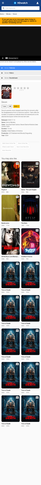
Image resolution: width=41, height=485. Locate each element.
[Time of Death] (10, 275)
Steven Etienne (24, 124)
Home (2, 14)
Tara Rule (9, 124)
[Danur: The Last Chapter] (30, 174)
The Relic (24, 223)
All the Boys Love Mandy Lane (10, 256)
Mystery (12, 122)
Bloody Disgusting (26, 133)
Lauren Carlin (5, 126)
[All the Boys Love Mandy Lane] (10, 241)
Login (38, 3)
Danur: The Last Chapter (29, 189)
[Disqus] (20, 453)
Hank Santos (16, 124)
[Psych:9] (10, 174)
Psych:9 (4, 189)
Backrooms (5, 223)
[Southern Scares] (30, 241)
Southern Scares (26, 256)
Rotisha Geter (34, 124)
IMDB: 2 (16, 106)
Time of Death (5, 290)
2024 (6, 135)
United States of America (14, 131)
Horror (8, 122)
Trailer (4, 106)
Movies (8, 14)
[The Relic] (30, 208)
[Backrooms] (10, 208)
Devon (4, 102)
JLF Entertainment (14, 133)
